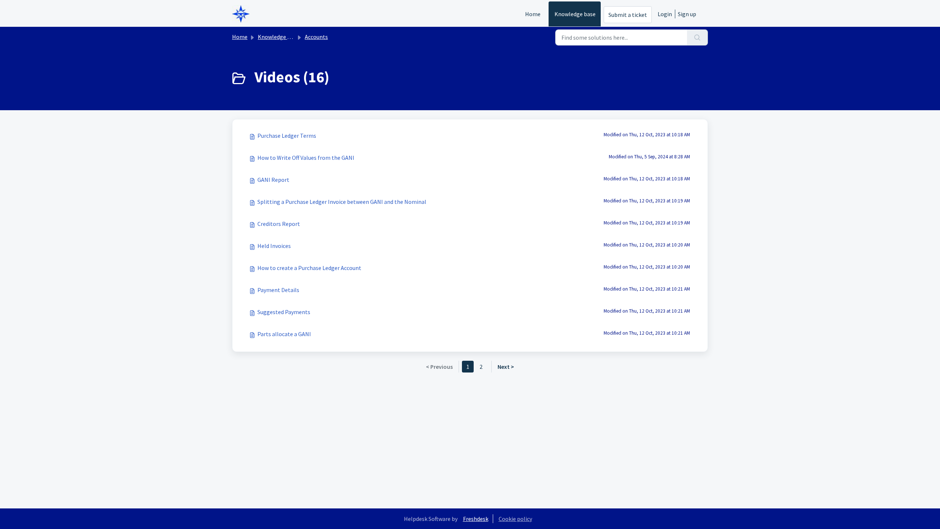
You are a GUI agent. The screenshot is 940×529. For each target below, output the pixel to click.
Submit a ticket (627, 14)
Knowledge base (575, 14)
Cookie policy (515, 518)
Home (532, 14)
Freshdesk (475, 518)
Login (665, 14)
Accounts (316, 36)
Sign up (687, 14)
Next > (506, 366)
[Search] (697, 37)
